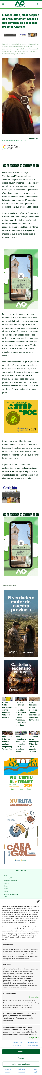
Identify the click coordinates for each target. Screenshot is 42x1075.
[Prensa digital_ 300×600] (21, 830)
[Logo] (20, 4)
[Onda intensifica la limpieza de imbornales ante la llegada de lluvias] (20, 733)
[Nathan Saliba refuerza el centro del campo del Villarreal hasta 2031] (7, 699)
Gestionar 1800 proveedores (17, 1044)
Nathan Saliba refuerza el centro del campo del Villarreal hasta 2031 (7, 709)
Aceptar (21, 1052)
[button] (39, 902)
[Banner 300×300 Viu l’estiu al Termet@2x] (21, 775)
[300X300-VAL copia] (21, 432)
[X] (17, 165)
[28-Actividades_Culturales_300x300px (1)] (21, 693)
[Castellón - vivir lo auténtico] (21, 36)
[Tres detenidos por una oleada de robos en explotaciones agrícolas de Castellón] (34, 699)
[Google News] (4, 165)
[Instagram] (11, 165)
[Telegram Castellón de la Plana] (21, 311)
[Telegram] (21, 165)
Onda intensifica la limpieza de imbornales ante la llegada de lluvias (20, 744)
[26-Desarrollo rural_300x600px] (21, 657)
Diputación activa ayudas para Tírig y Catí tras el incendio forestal (34, 744)
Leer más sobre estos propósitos (33, 1044)
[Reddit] (34, 165)
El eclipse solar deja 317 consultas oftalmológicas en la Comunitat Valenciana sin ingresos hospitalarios (20, 714)
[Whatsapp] (8, 165)
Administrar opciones (21, 1064)
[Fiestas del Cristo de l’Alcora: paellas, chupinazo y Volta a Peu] (7, 733)
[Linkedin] (30, 165)
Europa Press (34, 139)
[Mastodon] (24, 165)
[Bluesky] (27, 165)
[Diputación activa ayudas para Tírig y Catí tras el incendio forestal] (34, 733)
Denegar (21, 1058)
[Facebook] (14, 165)
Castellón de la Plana (9, 585)
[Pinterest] (37, 165)
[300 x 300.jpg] (11, 502)
